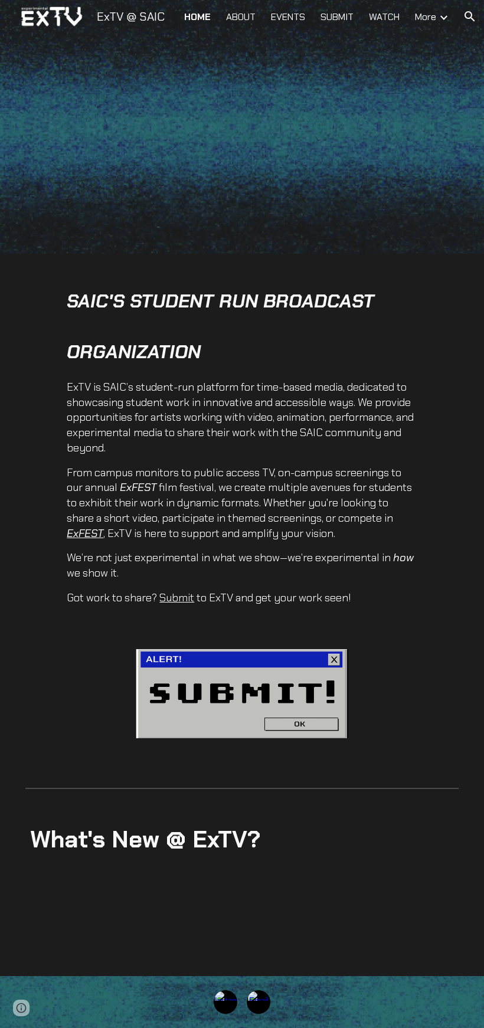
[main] (241, 446)
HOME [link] (197, 17)
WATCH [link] (384, 17)
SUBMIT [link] (337, 17)
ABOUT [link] (241, 17)
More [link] (425, 17)
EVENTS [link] (288, 17)
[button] (470, 16)
